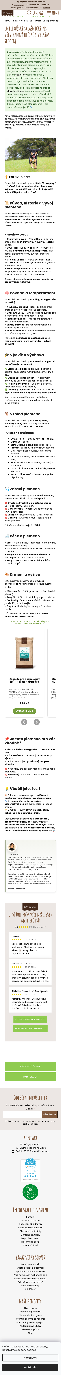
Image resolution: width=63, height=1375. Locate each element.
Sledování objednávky (30, 1224)
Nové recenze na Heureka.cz (30, 1028)
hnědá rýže (25, 603)
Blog (30, 1333)
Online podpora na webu (33, 1147)
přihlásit (46, 8)
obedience (19, 392)
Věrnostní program (30, 1311)
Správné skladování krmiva (30, 1271)
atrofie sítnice (44, 508)
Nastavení (30, 1357)
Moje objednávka (30, 1238)
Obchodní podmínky (30, 1231)
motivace (23, 383)
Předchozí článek (30, 1066)
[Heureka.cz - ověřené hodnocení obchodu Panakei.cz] (30, 1170)
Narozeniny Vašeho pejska (30, 1322)
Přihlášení (30, 1289)
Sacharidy (12, 600)
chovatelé (20, 74)
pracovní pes (12, 282)
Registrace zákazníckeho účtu (30, 1278)
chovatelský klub (15, 91)
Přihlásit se (49, 1114)
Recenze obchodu (30, 1264)
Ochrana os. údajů (30, 1234)
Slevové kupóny (30, 1329)
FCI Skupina (18, 177)
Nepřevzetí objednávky (30, 1227)
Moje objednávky (30, 1285)
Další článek (30, 1076)
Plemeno (45, 247)
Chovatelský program (30, 1315)
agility (8, 392)
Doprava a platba (30, 1220)
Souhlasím (30, 1367)
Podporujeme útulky (30, 1326)
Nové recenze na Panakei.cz (30, 1019)
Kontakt (30, 1217)
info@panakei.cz (32, 1144)
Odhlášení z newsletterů (30, 1282)
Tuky (9, 597)
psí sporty (42, 309)
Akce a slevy (30, 1308)
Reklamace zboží (30, 1241)
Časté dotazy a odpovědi (30, 1267)
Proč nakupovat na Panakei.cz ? (30, 1275)
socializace (21, 368)
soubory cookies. (26, 1350)
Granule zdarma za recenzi (30, 1318)
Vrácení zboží (30, 1245)
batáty (13, 603)
